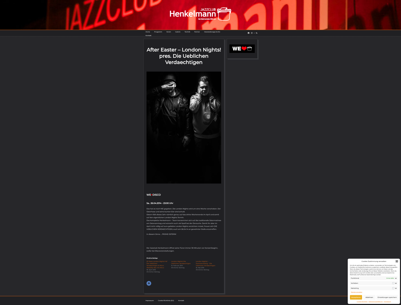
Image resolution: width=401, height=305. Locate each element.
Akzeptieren (356, 297)
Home (148, 32)
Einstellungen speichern (387, 297)
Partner (197, 32)
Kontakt (148, 35)
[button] (397, 261)
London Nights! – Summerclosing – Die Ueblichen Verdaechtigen (205, 263)
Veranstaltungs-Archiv (212, 32)
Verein (168, 32)
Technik (187, 32)
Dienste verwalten (356, 292)
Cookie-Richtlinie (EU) (166, 300)
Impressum (387, 301)
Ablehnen (369, 297)
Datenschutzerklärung (376, 301)
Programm (158, 32)
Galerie (177, 32)
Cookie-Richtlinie (362, 301)
